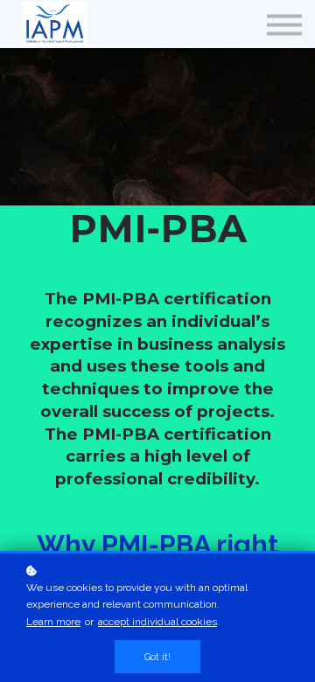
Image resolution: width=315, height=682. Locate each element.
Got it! (157, 656)
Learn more (53, 622)
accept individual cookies (157, 622)
